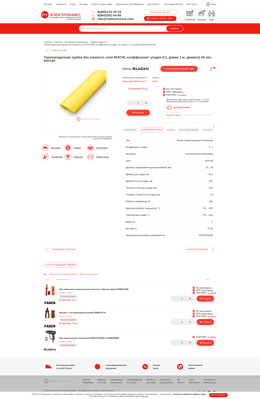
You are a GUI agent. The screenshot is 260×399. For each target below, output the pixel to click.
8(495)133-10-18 (109, 12)
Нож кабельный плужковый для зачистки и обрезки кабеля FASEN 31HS (93, 289)
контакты (191, 4)
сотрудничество (173, 4)
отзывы (208, 130)
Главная (48, 42)
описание (130, 130)
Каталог (58, 42)
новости (61, 4)
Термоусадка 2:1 (98, 42)
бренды (83, 4)
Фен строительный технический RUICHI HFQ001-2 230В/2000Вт (89, 338)
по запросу (182, 95)
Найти (174, 28)
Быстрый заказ (181, 107)
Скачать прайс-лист (161, 18)
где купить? (153, 4)
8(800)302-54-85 (109, 15)
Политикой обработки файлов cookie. (190, 394)
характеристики (152, 130)
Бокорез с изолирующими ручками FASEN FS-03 (82, 312)
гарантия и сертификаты (130, 4)
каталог (48, 4)
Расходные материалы (76, 42)
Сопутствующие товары (60, 265)
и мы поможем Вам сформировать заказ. (189, 115)
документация (189, 130)
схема (171, 130)
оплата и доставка (101, 4)
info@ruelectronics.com (115, 19)
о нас (73, 4)
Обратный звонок (160, 12)
